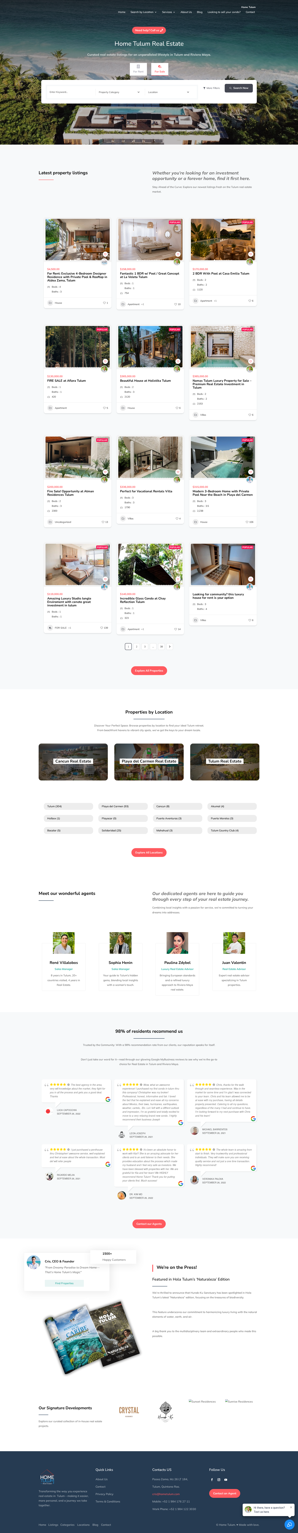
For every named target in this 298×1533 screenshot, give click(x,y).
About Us (184, 10)
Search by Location (141, 10)
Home (121, 10)
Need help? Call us (147, 30)
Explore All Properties (149, 670)
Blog (197, 10)
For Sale (160, 71)
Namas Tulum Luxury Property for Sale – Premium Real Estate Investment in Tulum (222, 384)
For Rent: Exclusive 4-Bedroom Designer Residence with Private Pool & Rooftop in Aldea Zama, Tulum (77, 276)
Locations (83, 1524)
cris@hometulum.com (166, 1494)
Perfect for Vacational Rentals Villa (146, 491)
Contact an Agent (224, 1493)
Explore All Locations (149, 852)
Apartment (134, 304)
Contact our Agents (149, 1224)
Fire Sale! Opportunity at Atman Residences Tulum (70, 493)
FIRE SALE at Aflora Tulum (66, 381)
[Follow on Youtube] (226, 1479)
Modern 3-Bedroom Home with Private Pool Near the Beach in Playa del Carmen (223, 493)
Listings (53, 1524)
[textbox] (109, 92)
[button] (48, 239)
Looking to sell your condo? (221, 10)
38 (161, 646)
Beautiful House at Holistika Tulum (145, 381)
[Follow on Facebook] (212, 1479)
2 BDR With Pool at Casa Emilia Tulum (221, 273)
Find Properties (64, 1283)
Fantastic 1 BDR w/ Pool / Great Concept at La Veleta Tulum (149, 275)
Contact (247, 10)
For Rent (138, 71)
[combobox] (119, 92)
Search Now (240, 88)
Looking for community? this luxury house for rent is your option (218, 596)
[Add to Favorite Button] (105, 254)
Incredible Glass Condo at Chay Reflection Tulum (143, 600)
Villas (203, 414)
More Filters (213, 88)
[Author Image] (104, 262)
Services (166, 10)
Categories (67, 1524)
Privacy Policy (104, 1494)
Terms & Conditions (108, 1501)
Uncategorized (63, 522)
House (58, 302)
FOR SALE (61, 627)
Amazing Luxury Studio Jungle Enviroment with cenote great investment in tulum (69, 601)
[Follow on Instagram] (219, 1479)
